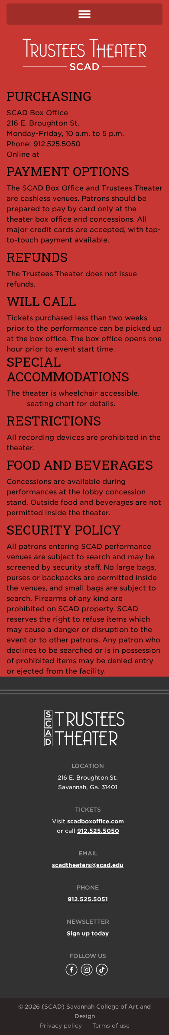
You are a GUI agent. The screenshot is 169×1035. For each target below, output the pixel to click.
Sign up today (88, 933)
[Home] (85, 54)
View (15, 404)
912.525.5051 (88, 899)
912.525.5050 (98, 831)
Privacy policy (61, 1025)
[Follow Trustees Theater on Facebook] (71, 969)
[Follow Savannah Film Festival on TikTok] (101, 969)
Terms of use (111, 1025)
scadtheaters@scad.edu (88, 865)
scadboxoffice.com (76, 154)
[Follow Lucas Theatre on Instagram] (86, 969)
